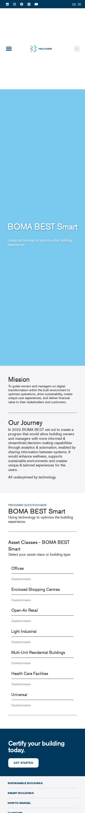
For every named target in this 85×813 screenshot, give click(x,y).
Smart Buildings (21, 793)
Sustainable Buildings (25, 783)
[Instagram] (14, 4)
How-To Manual (19, 803)
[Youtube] (36, 4)
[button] (8, 49)
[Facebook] (22, 4)
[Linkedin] (7, 4)
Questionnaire (21, 579)
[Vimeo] (29, 4)
